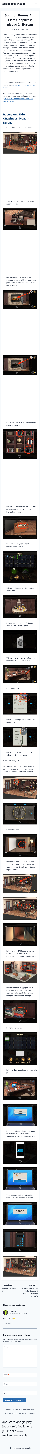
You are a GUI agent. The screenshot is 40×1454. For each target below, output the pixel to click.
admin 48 (16, 29)
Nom (6, 1375)
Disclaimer (23, 1413)
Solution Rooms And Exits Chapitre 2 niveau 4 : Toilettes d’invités (30, 1290)
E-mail (7, 1384)
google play (24, 1422)
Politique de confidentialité (23, 1410)
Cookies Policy (11, 1413)
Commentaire (10, 1347)
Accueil (8, 1410)
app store (8, 1422)
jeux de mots (20, 1431)
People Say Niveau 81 (9, 1288)
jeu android (9, 1426)
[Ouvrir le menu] (36, 3)
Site (5, 1393)
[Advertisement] (20, 177)
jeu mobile (9, 1431)
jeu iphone (25, 1426)
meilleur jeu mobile (14, 1435)
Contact (32, 1413)
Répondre (8, 1323)
